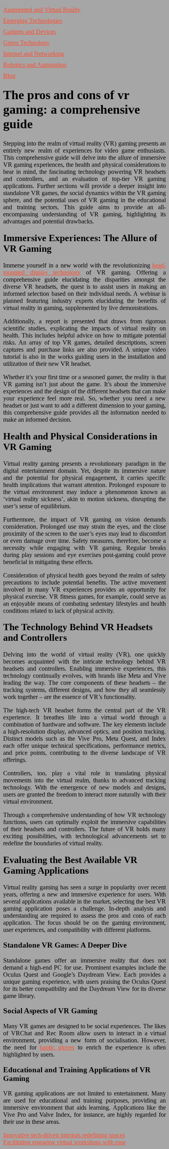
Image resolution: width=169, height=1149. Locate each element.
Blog (9, 75)
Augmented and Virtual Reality (42, 9)
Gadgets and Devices (29, 31)
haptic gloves (57, 1047)
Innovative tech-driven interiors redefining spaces (64, 1135)
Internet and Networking (33, 53)
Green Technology (26, 42)
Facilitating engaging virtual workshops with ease (64, 1142)
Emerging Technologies (32, 20)
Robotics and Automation (34, 64)
